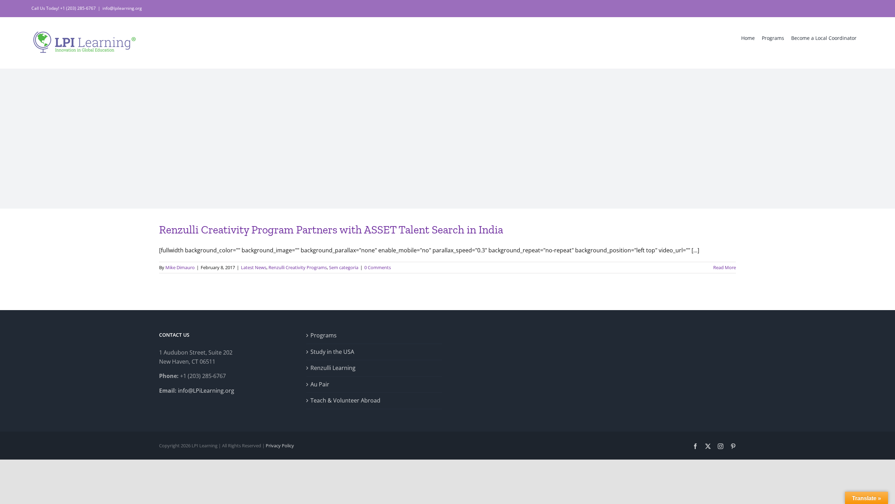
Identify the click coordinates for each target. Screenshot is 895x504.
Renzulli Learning (333, 368)
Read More (724, 267)
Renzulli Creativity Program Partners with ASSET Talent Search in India (331, 229)
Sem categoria (343, 267)
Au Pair (319, 384)
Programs (323, 335)
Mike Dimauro (180, 267)
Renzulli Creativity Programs (297, 267)
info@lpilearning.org (122, 8)
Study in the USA (332, 352)
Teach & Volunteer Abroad (345, 400)
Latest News (253, 267)
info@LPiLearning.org (206, 390)
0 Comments (377, 267)
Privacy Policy (280, 445)
